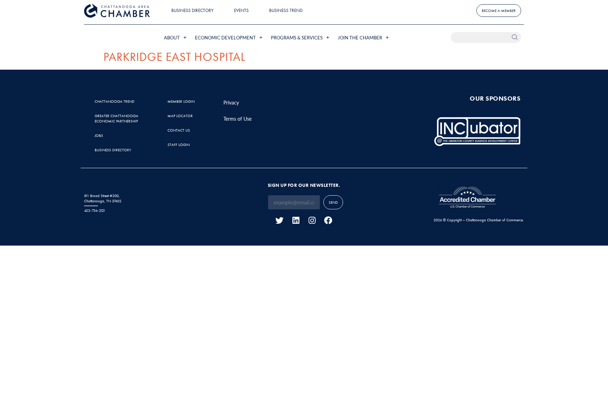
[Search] (515, 37)
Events (241, 10)
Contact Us (178, 130)
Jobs (99, 135)
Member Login (181, 101)
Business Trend (286, 10)
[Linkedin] (296, 220)
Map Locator (180, 115)
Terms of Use (237, 118)
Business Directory (192, 10)
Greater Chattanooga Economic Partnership (116, 118)
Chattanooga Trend (114, 101)
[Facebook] (328, 220)
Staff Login (178, 144)
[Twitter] (280, 220)
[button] (175, 37)
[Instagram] (312, 220)
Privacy (231, 102)
